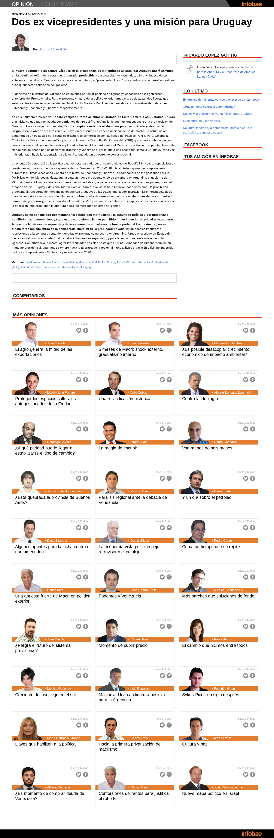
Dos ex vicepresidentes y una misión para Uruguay (217, 113)
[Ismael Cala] (111, 433)
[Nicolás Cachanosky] (195, 581)
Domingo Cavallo (59, 442)
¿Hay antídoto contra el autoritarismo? (209, 106)
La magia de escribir (118, 448)
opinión (23, 4)
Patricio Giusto (141, 491)
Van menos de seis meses (207, 448)
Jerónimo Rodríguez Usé (64, 491)
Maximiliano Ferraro (61, 392)
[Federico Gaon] (195, 679)
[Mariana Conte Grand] (195, 334)
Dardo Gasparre (225, 442)
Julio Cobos (139, 392)
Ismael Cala (139, 442)
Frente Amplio (51, 262)
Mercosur (84, 262)
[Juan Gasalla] (28, 334)
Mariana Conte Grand (229, 343)
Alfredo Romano (58, 787)
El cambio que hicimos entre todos (215, 645)
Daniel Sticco (140, 540)
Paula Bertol (222, 639)
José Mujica (69, 262)
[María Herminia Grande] (28, 729)
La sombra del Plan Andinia (201, 120)
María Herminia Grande (63, 738)
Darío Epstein (223, 491)
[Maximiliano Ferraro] (28, 383)
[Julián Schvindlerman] (195, 778)
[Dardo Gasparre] (195, 433)
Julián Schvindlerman (229, 787)
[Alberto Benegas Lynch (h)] (195, 383)
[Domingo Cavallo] (28, 433)
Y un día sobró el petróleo (206, 497)
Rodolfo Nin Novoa (103, 262)
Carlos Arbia (139, 738)
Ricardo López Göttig (54, 49)
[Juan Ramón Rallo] (111, 581)
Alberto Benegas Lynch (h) (232, 392)
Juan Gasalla (56, 343)
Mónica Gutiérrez (59, 688)
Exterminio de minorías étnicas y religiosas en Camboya (221, 99)
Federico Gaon (224, 688)
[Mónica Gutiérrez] (28, 679)
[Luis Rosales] (111, 679)
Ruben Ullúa (139, 639)
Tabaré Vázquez (127, 262)
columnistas (59, 4)
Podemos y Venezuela (120, 596)
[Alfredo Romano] (28, 778)
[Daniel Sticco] (111, 531)
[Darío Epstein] (195, 482)
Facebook (85, 330)
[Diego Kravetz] (28, 531)
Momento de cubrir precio (123, 645)
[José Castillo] (28, 630)
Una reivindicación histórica (124, 398)
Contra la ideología (200, 398)
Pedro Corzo (223, 540)
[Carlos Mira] (28, 581)
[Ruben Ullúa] (111, 630)
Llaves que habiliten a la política (45, 744)
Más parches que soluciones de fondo (218, 596)
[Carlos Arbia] (111, 729)
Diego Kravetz (57, 540)
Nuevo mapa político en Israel (210, 793)
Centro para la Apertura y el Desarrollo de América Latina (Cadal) (226, 71)
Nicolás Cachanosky (228, 590)
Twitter (78, 330)
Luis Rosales (140, 688)
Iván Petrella (222, 738)
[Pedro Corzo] (195, 531)
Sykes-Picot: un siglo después (210, 694)
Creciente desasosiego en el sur (45, 694)
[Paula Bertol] (195, 630)
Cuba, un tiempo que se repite (211, 546)
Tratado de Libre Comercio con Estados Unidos (50, 267)
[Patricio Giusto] (111, 482)
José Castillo (56, 639)
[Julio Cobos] (111, 383)
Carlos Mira (55, 590)
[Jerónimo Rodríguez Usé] (28, 482)
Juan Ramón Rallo (143, 590)
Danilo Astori (33, 262)
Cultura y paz (194, 744)
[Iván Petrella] (195, 729)
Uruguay (86, 267)
